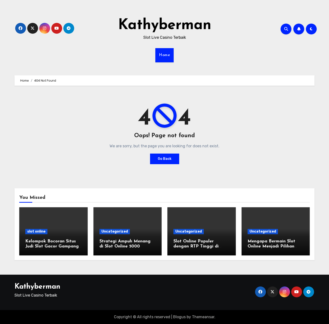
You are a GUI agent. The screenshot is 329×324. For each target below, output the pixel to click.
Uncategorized (114, 231)
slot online (36, 231)
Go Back (164, 159)
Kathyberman (164, 25)
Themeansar (203, 317)
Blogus (179, 317)
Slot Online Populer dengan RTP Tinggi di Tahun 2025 (196, 246)
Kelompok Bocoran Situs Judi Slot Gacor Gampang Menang (52, 246)
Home (164, 55)
